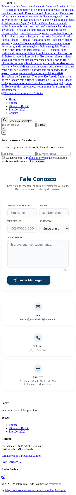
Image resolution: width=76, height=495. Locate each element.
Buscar (41, 124)
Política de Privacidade (39, 157)
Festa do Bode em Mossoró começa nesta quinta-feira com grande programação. (35, 45)
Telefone (14, 221)
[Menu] (35, 121)
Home (12, 99)
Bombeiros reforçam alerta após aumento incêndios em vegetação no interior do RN (37, 16)
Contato (13, 112)
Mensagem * (15, 237)
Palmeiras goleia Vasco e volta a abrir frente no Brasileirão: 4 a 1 (35, 48)
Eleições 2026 (17, 109)
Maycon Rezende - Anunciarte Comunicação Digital (35, 490)
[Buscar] (4, 120)
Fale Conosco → (11, 461)
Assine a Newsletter (21, 121)
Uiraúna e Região (19, 106)
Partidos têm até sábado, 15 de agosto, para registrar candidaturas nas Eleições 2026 (36, 30)
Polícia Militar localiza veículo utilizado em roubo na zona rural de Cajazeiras (34, 25)
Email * (44, 205)
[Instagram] (3, 477)
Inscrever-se (37, 161)
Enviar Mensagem (31, 280)
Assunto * (46, 221)
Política (13, 102)
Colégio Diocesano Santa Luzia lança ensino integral (32, 83)
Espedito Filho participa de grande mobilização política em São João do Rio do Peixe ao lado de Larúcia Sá (37, 11)
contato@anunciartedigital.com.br (38, 319)
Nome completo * (19, 205)
